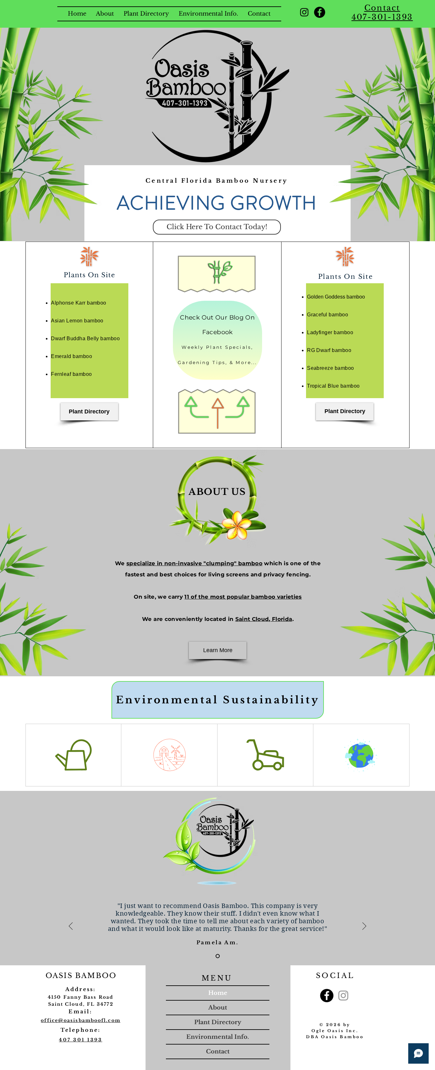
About (217, 1007)
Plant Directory (217, 1022)
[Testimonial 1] (218, 956)
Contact (218, 1051)
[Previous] (71, 926)
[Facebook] (319, 12)
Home (217, 992)
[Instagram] (304, 12)
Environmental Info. (217, 1036)
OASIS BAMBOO (81, 975)
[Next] (364, 926)
